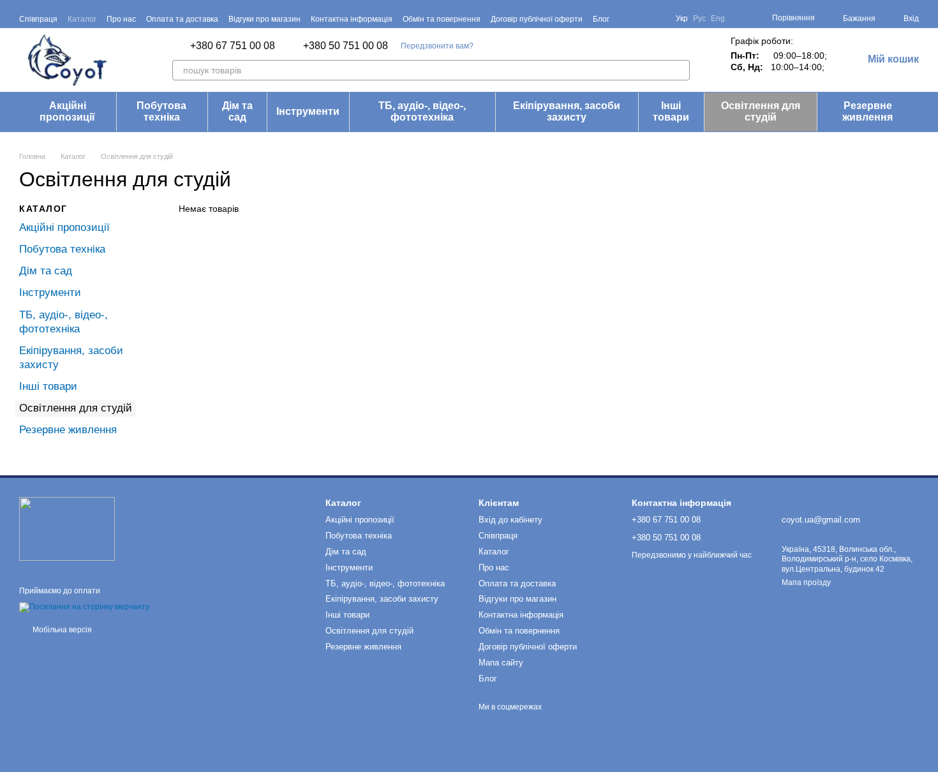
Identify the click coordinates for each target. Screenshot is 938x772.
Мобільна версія (61, 629)
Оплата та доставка (182, 19)
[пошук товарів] (679, 70)
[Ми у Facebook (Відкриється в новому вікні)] (627, 18)
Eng (718, 18)
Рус (699, 18)
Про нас (121, 19)
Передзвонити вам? (437, 45)
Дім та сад (237, 111)
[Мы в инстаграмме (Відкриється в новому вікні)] (658, 18)
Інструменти (307, 111)
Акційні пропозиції (67, 111)
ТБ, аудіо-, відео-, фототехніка (422, 111)
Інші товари (671, 111)
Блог (601, 19)
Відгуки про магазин (264, 19)
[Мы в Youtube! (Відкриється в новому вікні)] (642, 18)
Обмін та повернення (441, 19)
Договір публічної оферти (537, 19)
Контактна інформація (351, 19)
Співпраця (38, 19)
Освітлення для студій (760, 111)
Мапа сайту (501, 662)
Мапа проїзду (806, 582)
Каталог (82, 19)
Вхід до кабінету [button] (510, 519)
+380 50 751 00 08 (345, 46)
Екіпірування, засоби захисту (566, 111)
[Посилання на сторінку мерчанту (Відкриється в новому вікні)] (84, 607)
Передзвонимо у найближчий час (692, 555)
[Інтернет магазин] (67, 528)
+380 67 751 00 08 (232, 46)
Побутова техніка (161, 111)
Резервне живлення (867, 111)
